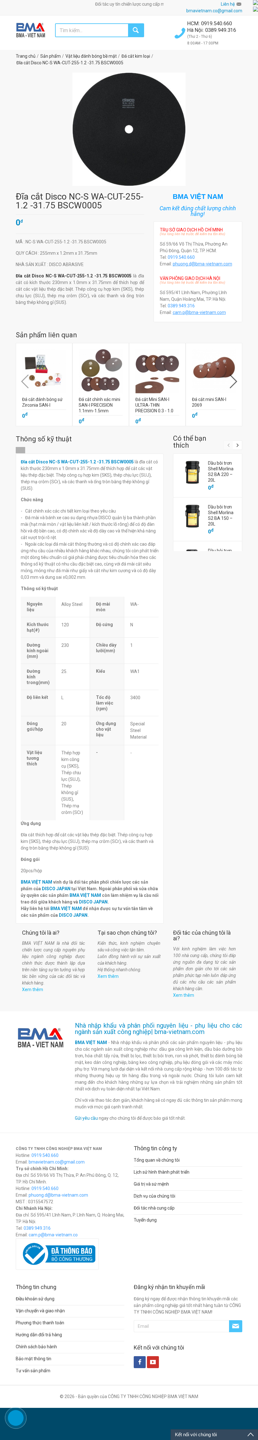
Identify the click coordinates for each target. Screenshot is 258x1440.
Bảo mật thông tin (33, 1358)
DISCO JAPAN (56, 888)
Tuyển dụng (145, 1219)
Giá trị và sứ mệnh (151, 1184)
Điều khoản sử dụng (35, 1298)
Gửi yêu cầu (86, 1118)
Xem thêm (32, 989)
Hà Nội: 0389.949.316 (211, 30)
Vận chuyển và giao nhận (40, 1310)
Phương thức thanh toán (40, 1322)
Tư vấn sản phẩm (33, 1370)
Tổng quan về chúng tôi (157, 1160)
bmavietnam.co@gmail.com (214, 10)
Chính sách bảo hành (36, 1346)
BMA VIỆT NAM (36, 882)
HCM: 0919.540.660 (210, 23)
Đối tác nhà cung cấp (154, 1208)
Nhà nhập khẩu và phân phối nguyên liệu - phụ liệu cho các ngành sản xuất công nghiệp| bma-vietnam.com (159, 1029)
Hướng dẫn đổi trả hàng (39, 1334)
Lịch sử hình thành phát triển (161, 1172)
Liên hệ (228, 4)
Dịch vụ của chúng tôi (154, 1196)
